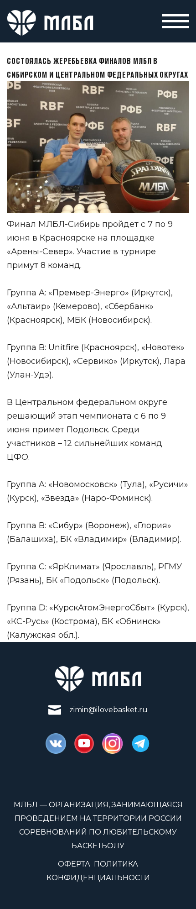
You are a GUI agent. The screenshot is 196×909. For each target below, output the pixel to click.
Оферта (74, 864)
